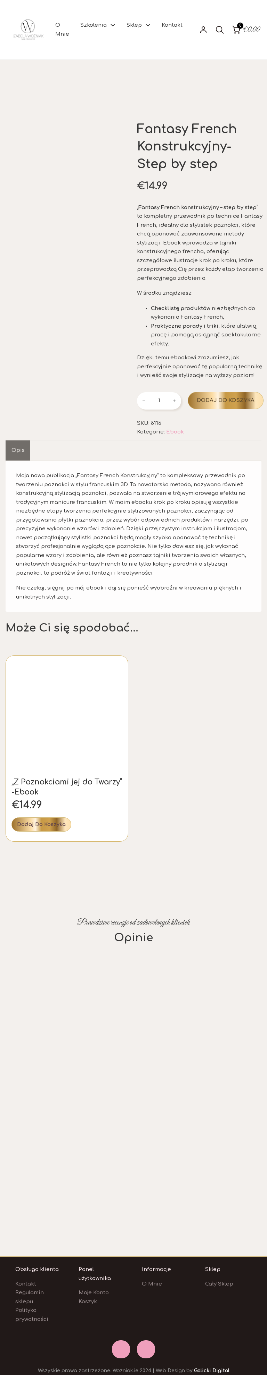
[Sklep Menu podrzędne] (148, 25)
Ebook (175, 432)
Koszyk (88, 1302)
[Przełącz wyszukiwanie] (220, 30)
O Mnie (62, 29)
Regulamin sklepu (29, 1297)
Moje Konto (94, 1293)
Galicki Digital (211, 1370)
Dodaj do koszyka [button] (41, 824)
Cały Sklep (219, 1284)
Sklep (134, 25)
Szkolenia (93, 25)
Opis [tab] (18, 450)
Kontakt (172, 25)
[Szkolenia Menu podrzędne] (112, 25)
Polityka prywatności (31, 1314)
